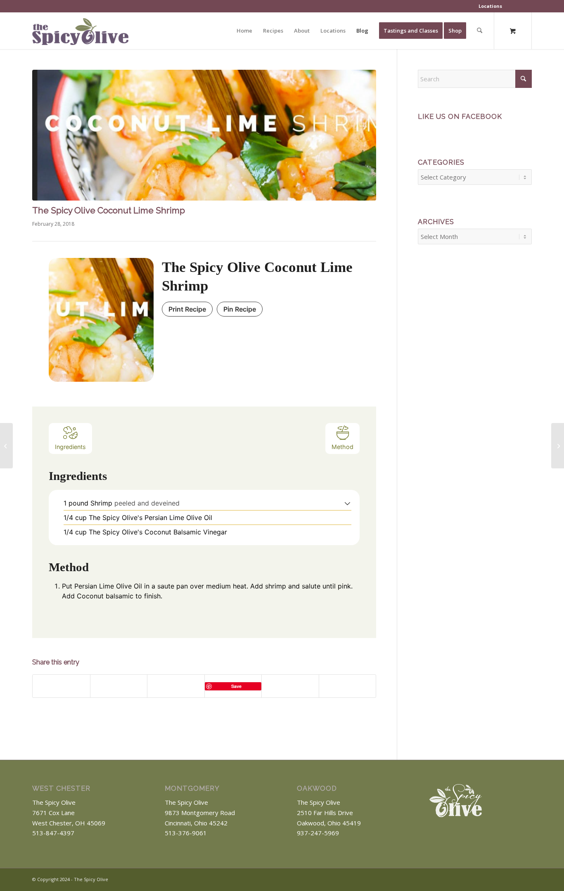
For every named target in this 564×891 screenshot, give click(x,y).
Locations (490, 6)
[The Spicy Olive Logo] (80, 33)
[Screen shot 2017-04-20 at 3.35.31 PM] (204, 135)
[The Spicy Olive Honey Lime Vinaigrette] (557, 445)
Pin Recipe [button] (239, 309)
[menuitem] (490, 6)
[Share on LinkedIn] (290, 686)
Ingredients (70, 446)
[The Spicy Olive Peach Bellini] (6, 445)
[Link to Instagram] (525, 878)
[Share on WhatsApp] (175, 686)
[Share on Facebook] (61, 686)
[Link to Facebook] (513, 878)
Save (236, 686)
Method (342, 446)
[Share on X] (118, 686)
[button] (347, 503)
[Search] (480, 30)
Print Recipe (187, 309)
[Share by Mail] (347, 686)
